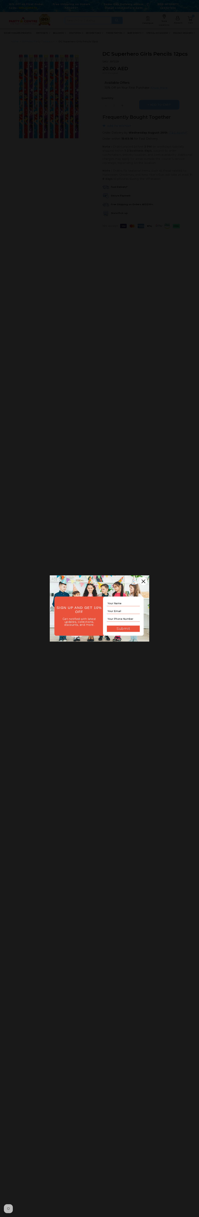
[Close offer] (143, 581)
